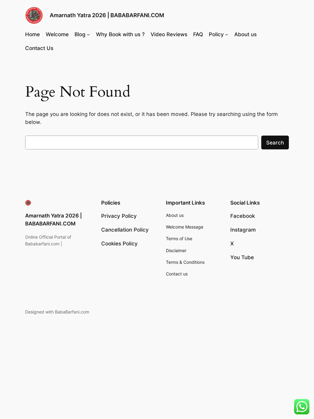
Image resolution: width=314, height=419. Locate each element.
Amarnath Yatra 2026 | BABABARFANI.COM (107, 15)
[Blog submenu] (88, 34)
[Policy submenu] (226, 34)
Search (275, 143)
